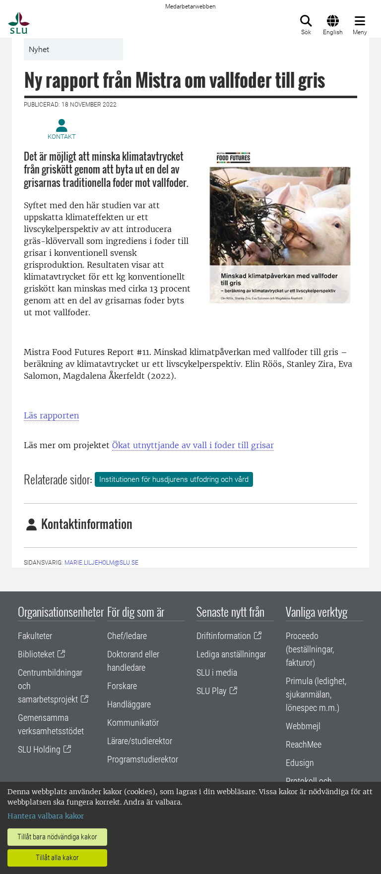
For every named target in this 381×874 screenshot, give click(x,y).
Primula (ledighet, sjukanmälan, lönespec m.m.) (316, 694)
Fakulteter (35, 636)
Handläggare (129, 704)
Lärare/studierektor (139, 741)
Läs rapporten (51, 415)
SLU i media (216, 672)
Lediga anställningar (231, 654)
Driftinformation (223, 636)
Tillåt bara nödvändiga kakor (57, 836)
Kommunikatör (133, 722)
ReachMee (303, 744)
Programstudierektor (142, 759)
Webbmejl (303, 726)
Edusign (300, 762)
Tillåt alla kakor (57, 857)
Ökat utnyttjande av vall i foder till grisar (193, 445)
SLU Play (211, 691)
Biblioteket (36, 654)
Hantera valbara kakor (45, 816)
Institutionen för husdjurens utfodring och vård (174, 479)
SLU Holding (39, 749)
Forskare (122, 686)
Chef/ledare (127, 636)
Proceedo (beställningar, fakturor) (310, 649)
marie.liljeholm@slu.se (101, 562)
